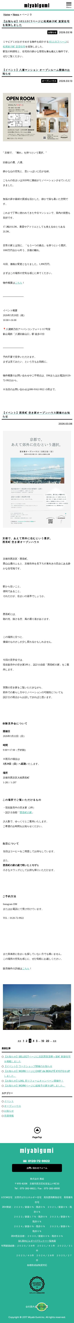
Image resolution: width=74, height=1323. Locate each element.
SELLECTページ (58, 41)
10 (42, 1040)
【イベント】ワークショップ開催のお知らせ (28, 1066)
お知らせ (52, 32)
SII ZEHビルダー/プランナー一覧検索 (37, 1240)
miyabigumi (37, 5)
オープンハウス (49, 81)
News (16, 14)
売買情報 (9, 1115)
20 (47, 1040)
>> (54, 1040)
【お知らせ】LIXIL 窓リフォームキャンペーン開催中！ (34, 1080)
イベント (9, 1101)
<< (19, 1040)
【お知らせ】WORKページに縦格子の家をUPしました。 (34, 1085)
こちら (18, 283)
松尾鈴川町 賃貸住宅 (14, 46)
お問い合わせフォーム (37, 1168)
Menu (68, 7)
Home (6, 14)
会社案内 (30, 1306)
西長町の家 (26, 812)
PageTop (37, 1137)
